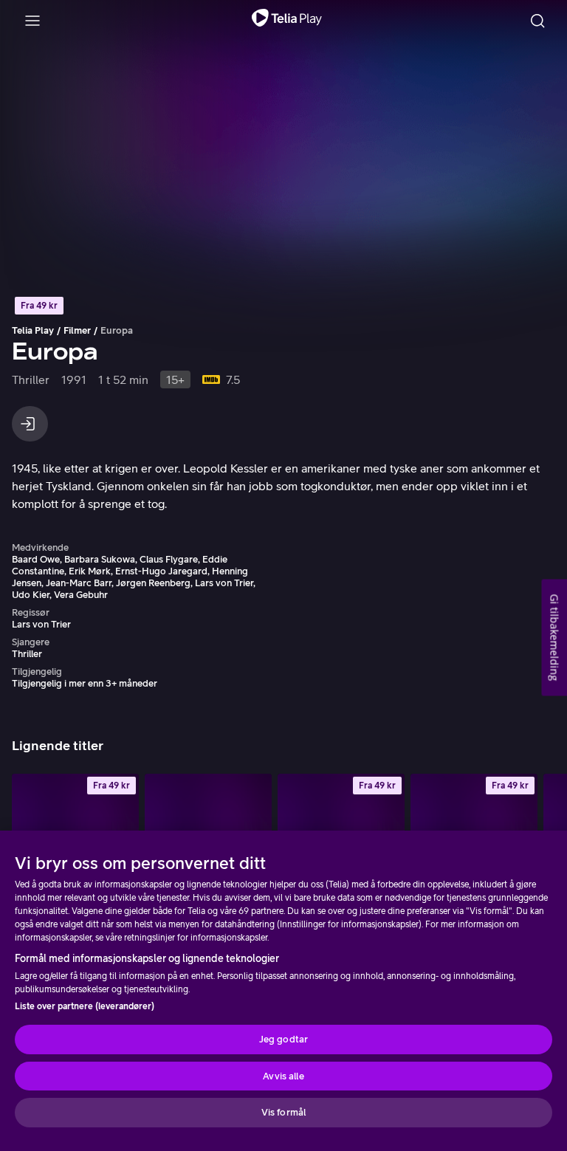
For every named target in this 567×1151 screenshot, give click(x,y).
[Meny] (32, 21)
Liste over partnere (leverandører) (84, 1006)
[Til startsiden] (287, 20)
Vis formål (283, 1112)
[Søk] (537, 20)
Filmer (77, 330)
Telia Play (33, 330)
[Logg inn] (30, 423)
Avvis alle (283, 1076)
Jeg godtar (283, 1039)
